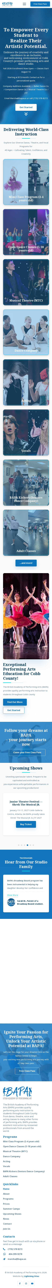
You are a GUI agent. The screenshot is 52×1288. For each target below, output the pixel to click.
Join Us (6, 1228)
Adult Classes (10, 1176)
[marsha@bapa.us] (5, 1259)
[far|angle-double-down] (26, 118)
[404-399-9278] (6, 1254)
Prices (6, 1203)
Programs (8, 1198)
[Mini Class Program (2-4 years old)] (26, 182)
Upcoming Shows (12, 1213)
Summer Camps (11, 1208)
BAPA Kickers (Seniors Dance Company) (24, 1171)
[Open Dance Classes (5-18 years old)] (26, 232)
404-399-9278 (15, 1254)
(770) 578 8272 (15, 1249)
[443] (26, 945)
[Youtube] (32, 1283)
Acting (6, 1161)
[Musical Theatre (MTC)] (26, 282)
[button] (24, 4)
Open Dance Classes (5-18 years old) (22, 1146)
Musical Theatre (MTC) (15, 1151)
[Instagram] (26, 1283)
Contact (7, 1223)
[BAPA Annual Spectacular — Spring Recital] (26, 814)
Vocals (6, 1166)
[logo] (7, 4)
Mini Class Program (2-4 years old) (21, 1141)
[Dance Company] (26, 332)
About (6, 1193)
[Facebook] (19, 1283)
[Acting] (26, 382)
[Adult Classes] (26, 533)
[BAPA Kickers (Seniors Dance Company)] (26, 483)
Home (6, 1188)
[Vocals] (26, 432)
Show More (12, 895)
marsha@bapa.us (17, 1259)
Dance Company (11, 1156)
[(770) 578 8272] (5, 1249)
